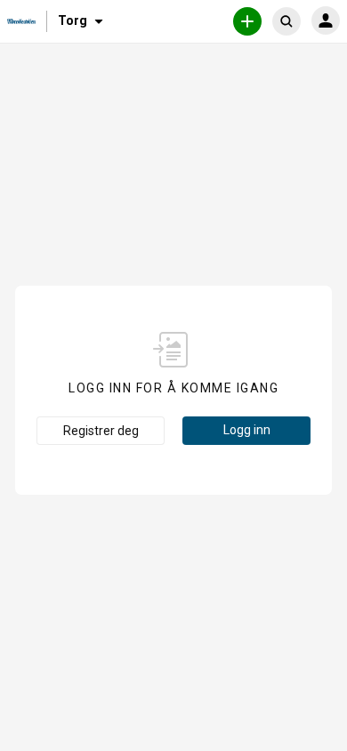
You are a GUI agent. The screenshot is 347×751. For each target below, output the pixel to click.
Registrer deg (101, 431)
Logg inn (246, 430)
